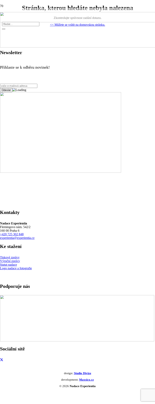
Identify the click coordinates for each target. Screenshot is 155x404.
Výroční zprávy (10, 261)
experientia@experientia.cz (17, 238)
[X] (1, 360)
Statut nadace (8, 264)
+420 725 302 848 (12, 234)
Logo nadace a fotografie (16, 268)
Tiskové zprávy (10, 257)
